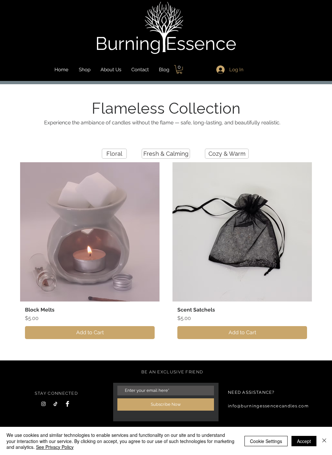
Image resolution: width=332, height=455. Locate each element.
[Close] (324, 441)
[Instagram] (43, 404)
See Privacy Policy (55, 447)
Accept (304, 441)
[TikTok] (55, 404)
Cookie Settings (266, 441)
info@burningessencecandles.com (268, 406)
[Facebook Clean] (67, 404)
